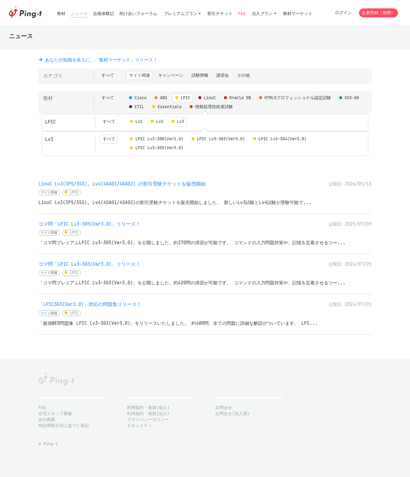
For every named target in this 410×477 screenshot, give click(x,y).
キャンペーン (170, 75)
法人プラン (262, 13)
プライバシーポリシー (148, 419)
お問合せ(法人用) (232, 413)
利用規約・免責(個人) (148, 407)
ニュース (79, 13)
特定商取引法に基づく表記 (63, 425)
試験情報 (199, 75)
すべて (107, 75)
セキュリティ (139, 425)
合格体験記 (103, 13)
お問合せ (223, 407)
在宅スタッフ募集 (55, 413)
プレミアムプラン (180, 13)
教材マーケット (297, 13)
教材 (61, 13)
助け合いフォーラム (138, 13)
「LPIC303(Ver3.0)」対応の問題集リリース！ (89, 304)
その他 (243, 75)
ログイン (343, 12)
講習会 (222, 75)
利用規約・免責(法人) (148, 413)
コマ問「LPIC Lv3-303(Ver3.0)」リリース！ (89, 264)
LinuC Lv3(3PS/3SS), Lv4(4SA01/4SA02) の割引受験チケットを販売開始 (122, 184)
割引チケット (220, 13)
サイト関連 (139, 75)
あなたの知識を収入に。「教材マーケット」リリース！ (100, 60)
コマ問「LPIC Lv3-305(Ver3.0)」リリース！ (89, 224)
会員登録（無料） (378, 12)
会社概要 (46, 419)
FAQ (241, 13)
